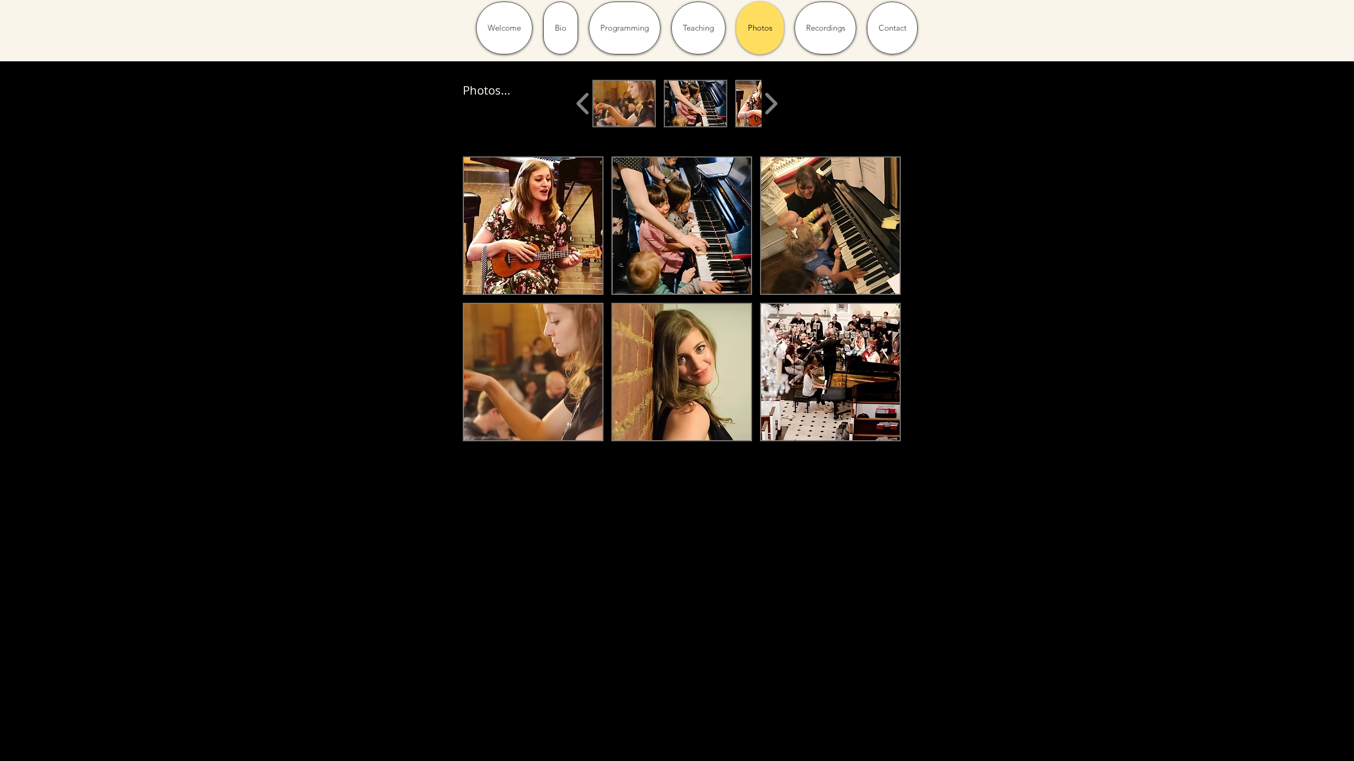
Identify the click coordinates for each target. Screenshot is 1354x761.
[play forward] (771, 103)
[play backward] (583, 103)
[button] (624, 103)
